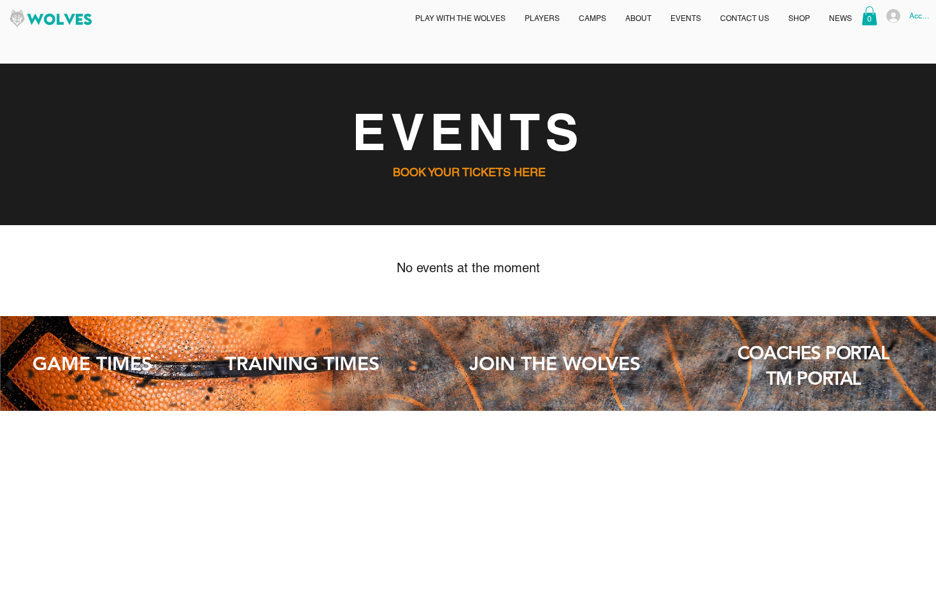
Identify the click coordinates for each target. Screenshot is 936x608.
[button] (460, 18)
